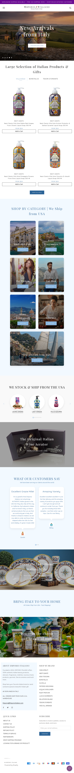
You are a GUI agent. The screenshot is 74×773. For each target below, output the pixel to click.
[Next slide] (70, 412)
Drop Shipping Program (12, 749)
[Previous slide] (3, 412)
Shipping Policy (9, 736)
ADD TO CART (37, 50)
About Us (6, 729)
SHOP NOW (37, 654)
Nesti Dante (43, 682)
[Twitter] (7, 716)
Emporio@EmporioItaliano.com (13, 712)
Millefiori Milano (46, 708)
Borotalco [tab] (34, 87)
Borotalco (43, 688)
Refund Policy (8, 739)
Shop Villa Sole (37, 201)
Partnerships (8, 745)
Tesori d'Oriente (45, 711)
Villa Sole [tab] (20, 87)
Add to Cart (19, 140)
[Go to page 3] (38, 553)
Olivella (42, 691)
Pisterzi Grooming (46, 695)
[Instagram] (12, 716)
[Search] (70, 8)
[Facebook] (3, 716)
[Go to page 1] (33, 426)
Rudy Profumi (44, 701)
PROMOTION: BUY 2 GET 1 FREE (37, 459)
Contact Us (7, 732)
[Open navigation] (4, 8)
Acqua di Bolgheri (46, 698)
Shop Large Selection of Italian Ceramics (37, 584)
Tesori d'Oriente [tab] (50, 87)
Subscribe (45, 742)
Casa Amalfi (43, 679)
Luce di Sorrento (46, 704)
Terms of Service (9, 742)
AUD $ (6, 767)
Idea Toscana (44, 685)
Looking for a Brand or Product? (16, 752)
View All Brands (45, 714)
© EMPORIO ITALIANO (11, 771)
